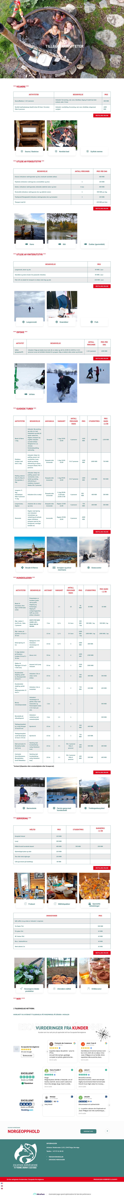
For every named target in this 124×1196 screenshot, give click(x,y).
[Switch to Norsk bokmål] (2, 1188)
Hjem (32, 7)
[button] (109, 1051)
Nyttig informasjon (104, 7)
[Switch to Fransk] (2, 1183)
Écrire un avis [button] (27, 1056)
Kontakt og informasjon (75, 7)
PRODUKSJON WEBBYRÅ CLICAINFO (105, 1179)
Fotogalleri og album (90, 7)
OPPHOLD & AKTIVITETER (50, 7)
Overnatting (63, 7)
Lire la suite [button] (53, 1060)
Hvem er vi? (39, 7)
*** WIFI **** (19, 998)
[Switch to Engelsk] (2, 1186)
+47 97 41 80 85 (58, 1151)
